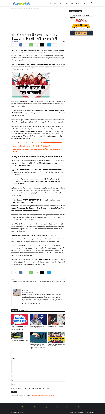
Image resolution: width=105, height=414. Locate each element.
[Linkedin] (31, 303)
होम (50, 3)
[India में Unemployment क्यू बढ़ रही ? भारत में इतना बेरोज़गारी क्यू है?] (38, 319)
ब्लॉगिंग (54, 3)
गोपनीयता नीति (80, 412)
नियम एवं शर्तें (91, 412)
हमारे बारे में (72, 412)
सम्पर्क (76, 412)
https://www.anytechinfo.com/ (27, 292)
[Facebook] (26, 303)
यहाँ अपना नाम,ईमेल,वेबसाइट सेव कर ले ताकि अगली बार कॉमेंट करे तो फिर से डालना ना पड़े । (31, 388)
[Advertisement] (38, 21)
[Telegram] (37, 303)
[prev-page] (12, 352)
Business (16, 8)
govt (31, 324)
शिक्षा (72, 3)
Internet (50, 324)
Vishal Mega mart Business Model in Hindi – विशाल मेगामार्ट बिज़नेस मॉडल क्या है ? (37, 143)
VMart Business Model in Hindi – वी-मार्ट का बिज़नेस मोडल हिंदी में (32, 146)
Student (50, 342)
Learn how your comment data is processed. (43, 395)
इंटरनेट (77, 3)
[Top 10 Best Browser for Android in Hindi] (19, 335)
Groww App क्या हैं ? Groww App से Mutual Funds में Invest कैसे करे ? (52, 282)
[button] (92, 3)
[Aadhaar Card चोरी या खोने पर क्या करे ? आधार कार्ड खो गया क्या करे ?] (56, 319)
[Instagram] (29, 303)
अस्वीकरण (86, 412)
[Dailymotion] (23, 303)
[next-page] (15, 352)
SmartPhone (14, 338)
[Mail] (34, 303)
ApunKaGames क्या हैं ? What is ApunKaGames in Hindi (23, 282)
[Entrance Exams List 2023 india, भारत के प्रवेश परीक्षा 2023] (56, 337)
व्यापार (60, 3)
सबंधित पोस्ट (14, 310)
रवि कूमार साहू (16, 41)
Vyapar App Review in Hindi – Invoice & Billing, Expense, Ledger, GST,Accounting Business (19, 328)
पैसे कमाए (67, 3)
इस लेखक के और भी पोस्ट (24, 310)
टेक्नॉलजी (84, 3)
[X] (40, 303)
